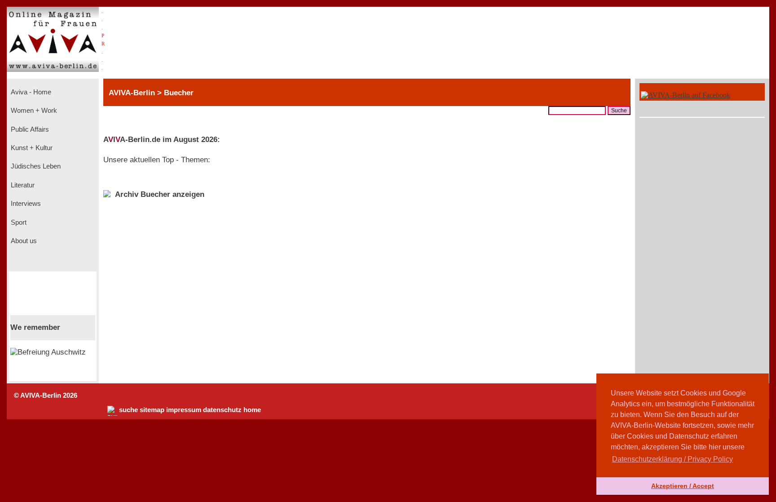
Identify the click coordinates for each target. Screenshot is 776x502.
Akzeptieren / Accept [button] (682, 485)
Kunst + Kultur (31, 147)
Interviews (25, 203)
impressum (183, 409)
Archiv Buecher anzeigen (159, 194)
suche (128, 409)
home (252, 409)
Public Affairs (29, 129)
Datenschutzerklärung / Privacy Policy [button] (672, 459)
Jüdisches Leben (35, 166)
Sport (17, 222)
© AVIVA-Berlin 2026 (45, 395)
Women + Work (33, 110)
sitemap (152, 409)
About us (23, 240)
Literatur (22, 185)
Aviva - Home (30, 92)
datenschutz (222, 409)
